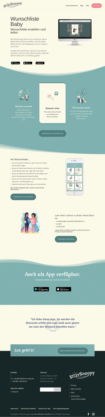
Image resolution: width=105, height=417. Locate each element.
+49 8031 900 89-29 (19, 381)
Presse (73, 385)
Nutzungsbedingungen (61, 409)
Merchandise (76, 389)
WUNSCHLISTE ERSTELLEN (52, 133)
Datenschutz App (44, 409)
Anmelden (96, 6)
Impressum (14, 409)
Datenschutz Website (28, 409)
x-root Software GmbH (41, 414)
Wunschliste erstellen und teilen (28, 31)
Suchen (57, 390)
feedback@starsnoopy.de (24, 378)
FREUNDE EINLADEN (66, 239)
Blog (81, 6)
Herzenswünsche (72, 6)
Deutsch (15, 392)
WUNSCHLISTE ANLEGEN (23, 197)
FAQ (87, 6)
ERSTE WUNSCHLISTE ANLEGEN (72, 351)
